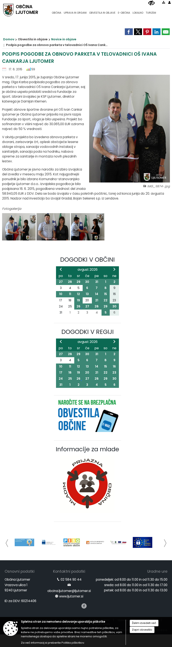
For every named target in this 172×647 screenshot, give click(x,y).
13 (87, 294)
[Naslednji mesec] (114, 269)
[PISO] (71, 542)
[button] (7, 543)
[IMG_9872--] (19, 227)
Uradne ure (157, 571)
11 (70, 294)
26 (78, 306)
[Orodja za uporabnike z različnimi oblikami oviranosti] (151, 3)
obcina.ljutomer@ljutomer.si (69, 591)
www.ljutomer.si (71, 596)
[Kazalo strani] (163, 2)
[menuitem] (57, 11)
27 (61, 282)
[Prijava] (169, 2)
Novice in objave (63, 39)
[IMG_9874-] (53, 227)
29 (78, 282)
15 (105, 294)
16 (114, 366)
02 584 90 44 (71, 579)
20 (87, 372)
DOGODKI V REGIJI (87, 332)
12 (78, 294)
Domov (8, 39)
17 (60, 372)
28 (70, 282)
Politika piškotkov (72, 643)
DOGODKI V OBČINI (87, 259)
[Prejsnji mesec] (61, 269)
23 (114, 372)
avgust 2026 (88, 269)
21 (96, 300)
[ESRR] (48, 542)
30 (87, 282)
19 (78, 300)
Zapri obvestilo (142, 630)
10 (60, 294)
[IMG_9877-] (87, 227)
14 (96, 294)
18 (70, 372)
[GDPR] (142, 542)
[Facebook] (84, 606)
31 (96, 282)
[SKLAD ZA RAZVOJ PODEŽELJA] (119, 542)
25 (70, 379)
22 (105, 300)
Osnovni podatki (19, 571)
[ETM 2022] (24, 542)
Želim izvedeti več (144, 623)
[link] (129, 31)
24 (61, 379)
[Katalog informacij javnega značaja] (95, 542)
